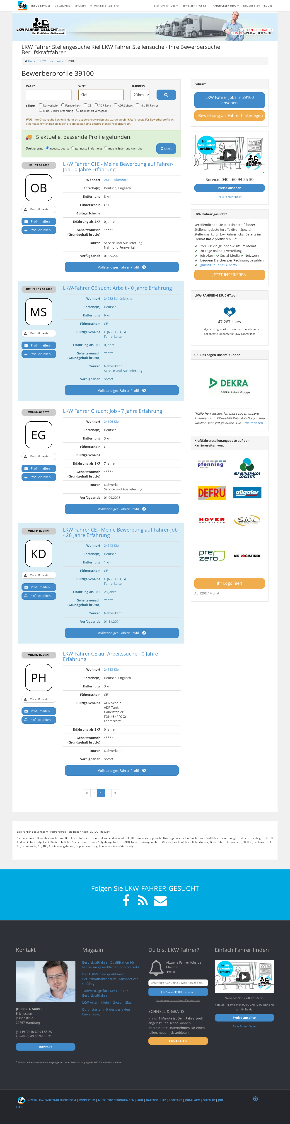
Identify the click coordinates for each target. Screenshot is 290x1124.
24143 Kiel (112, 545)
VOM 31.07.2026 (38, 531)
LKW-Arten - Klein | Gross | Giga (107, 1002)
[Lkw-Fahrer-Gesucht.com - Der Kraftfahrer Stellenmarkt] (41, 26)
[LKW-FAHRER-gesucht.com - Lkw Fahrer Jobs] (22, 5)
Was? (30, 86)
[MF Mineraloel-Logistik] (247, 468)
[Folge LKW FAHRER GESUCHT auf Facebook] (126, 901)
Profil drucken (40, 230)
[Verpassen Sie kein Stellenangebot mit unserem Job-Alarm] (159, 901)
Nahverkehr (50, 105)
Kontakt (175, 1100)
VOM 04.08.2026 (38, 412)
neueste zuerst (59, 148)
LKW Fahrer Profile (52, 61)
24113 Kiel (112, 669)
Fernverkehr (73, 105)
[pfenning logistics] (212, 464)
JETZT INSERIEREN (229, 274)
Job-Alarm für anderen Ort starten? (178, 1000)
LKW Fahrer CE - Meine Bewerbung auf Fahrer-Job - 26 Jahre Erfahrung (120, 532)
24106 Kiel (112, 421)
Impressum (87, 1100)
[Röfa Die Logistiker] (247, 556)
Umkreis (137, 86)
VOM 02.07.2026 (38, 655)
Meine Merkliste (105, 5)
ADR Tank (105, 105)
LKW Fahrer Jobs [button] (165, 5)
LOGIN (268, 5)
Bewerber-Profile (194, 5)
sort (167, 148)
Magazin (80, 5)
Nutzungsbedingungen (116, 1100)
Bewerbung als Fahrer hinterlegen (230, 115)
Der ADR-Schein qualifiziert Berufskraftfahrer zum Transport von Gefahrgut (110, 979)
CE (89, 105)
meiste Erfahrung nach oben (126, 148)
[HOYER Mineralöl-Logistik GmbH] (212, 520)
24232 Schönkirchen (119, 298)
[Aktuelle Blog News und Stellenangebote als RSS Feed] (142, 901)
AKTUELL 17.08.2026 (38, 289)
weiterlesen (254, 423)
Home (32, 61)
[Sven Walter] (247, 520)
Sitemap (209, 1100)
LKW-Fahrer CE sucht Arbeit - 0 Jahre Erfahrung (117, 287)
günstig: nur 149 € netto (218, 265)
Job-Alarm (192, 1100)
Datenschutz (156, 1100)
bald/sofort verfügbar (93, 110)
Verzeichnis (62, 5)
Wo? (82, 86)
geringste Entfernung (88, 148)
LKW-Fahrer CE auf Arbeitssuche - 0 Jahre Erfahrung (110, 656)
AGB (140, 1100)
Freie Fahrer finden (230, 196)
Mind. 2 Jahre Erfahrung (58, 110)
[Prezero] (212, 556)
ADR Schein (125, 105)
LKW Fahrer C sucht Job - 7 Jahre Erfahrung (112, 410)
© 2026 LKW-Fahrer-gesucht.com (51, 1100)
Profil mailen (40, 221)
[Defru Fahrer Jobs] (212, 493)
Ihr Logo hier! (229, 583)
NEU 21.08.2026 (39, 165)
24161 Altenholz (116, 180)
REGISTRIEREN (251, 5)
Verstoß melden (40, 209)
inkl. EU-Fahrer (149, 105)
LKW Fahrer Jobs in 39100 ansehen (229, 100)
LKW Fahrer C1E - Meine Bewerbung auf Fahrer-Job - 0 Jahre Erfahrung (118, 166)
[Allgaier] (247, 493)
